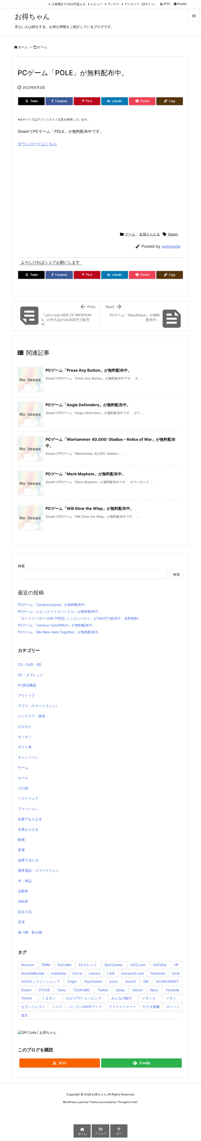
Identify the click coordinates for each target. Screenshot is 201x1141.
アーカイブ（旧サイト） (141, 4)
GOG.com (138, 965)
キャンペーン (28, 757)
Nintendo (158, 973)
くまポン (49, 998)
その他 (23, 788)
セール (23, 778)
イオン (171, 998)
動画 (21, 839)
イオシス (149, 998)
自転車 (23, 901)
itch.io (77, 973)
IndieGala (58, 973)
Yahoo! (26, 998)
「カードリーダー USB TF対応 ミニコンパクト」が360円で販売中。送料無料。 (79, 618)
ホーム (23, 47)
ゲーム (42, 47)
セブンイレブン (33, 1007)
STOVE (44, 990)
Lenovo (94, 973)
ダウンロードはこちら (37, 143)
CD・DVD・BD (29, 665)
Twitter (103, 990)
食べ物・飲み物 (30, 932)
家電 (21, 850)
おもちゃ (25, 726)
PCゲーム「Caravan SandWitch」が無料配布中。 (57, 625)
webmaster (171, 246)
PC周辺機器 (27, 685)
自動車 (23, 891)
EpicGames (114, 965)
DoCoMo (64, 965)
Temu (61, 990)
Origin (72, 981)
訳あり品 (25, 911)
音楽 (21, 922)
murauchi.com (132, 973)
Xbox (154, 990)
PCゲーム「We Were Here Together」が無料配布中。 (60, 632)
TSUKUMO (81, 990)
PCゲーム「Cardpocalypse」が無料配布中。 (53, 604)
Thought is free (127, 1102)
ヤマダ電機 (151, 1007)
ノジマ (57, 1007)
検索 (21, 566)
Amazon (27, 965)
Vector (137, 990)
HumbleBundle (32, 973)
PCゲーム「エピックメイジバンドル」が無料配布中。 (59, 611)
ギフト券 (25, 747)
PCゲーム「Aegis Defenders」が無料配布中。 (88, 404)
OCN (176, 973)
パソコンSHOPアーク (85, 1007)
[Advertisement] (59, 187)
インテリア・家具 (31, 716)
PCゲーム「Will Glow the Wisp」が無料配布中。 (90, 508)
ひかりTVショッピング (83, 998)
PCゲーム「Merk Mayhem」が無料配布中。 (86, 473)
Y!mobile (172, 990)
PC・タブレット (30, 675)
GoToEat (159, 965)
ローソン (173, 1007)
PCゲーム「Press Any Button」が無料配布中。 (89, 370)
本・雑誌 (25, 881)
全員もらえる (149, 234)
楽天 (24, 1015)
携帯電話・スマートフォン (38, 870)
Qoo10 (130, 981)
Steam (173, 234)
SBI (146, 981)
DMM (46, 965)
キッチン (25, 737)
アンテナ (113, 4)
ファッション (28, 809)
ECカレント (88, 965)
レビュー (96, 4)
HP (176, 965)
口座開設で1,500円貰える (68, 4)
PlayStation (93, 981)
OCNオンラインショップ (40, 981)
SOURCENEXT (167, 981)
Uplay (120, 990)
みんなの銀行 (121, 998)
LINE (111, 973)
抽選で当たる (28, 860)
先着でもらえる (30, 819)
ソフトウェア (28, 798)
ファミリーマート (122, 1007)
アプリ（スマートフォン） (38, 706)
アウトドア (26, 695)
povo (114, 981)
